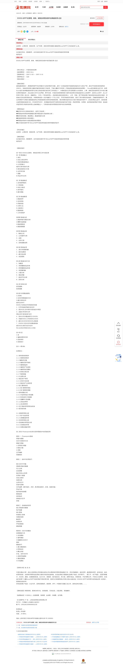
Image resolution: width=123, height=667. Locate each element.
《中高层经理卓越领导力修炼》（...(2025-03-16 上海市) (32, 644)
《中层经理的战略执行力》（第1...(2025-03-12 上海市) (32, 639)
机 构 (72, 7)
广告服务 (61, 650)
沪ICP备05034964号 (68, 660)
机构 (40, 1)
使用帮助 (88, 650)
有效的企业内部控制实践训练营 (29, 625)
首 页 (36, 7)
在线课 (65, 7)
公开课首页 (29, 13)
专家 (20, 1)
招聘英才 (67, 650)
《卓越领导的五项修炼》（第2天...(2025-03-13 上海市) (65, 639)
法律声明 (50, 650)
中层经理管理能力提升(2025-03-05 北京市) (62, 634)
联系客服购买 (96, 24)
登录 (99, 1)
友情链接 (72, 650)
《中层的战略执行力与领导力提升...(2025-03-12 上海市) (65, 637)
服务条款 (45, 650)
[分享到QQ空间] (21, 31)
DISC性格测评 (65, 648)
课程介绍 (20, 39)
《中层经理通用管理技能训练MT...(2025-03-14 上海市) (65, 641)
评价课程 (100, 18)
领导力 (34, 13)
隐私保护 (56, 650)
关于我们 (34, 650)
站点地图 (78, 650)
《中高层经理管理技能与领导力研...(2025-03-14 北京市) (32, 641)
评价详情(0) (31, 39)
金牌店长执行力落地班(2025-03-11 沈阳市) (29, 634)
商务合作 (39, 650)
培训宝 (47, 1)
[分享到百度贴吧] (27, 32)
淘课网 (44, 648)
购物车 (106, 1)
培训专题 (72, 648)
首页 (23, 13)
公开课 (51, 7)
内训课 (58, 7)
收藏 (102, 31)
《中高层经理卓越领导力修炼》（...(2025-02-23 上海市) (32, 637)
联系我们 (83, 650)
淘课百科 (49, 648)
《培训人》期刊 (56, 648)
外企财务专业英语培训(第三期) (29, 627)
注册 (102, 1)
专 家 (44, 7)
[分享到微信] (24, 31)
